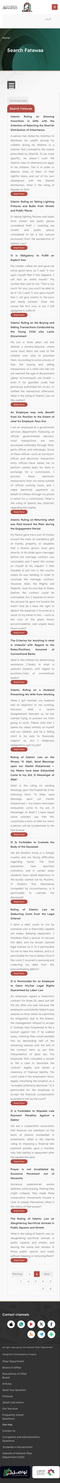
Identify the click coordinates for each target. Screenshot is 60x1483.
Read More (19, 194)
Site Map (7, 1424)
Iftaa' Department (13, 1361)
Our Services (10, 1408)
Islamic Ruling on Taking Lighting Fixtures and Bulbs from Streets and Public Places (32, 206)
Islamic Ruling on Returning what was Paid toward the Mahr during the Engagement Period (32, 524)
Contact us (8, 1430)
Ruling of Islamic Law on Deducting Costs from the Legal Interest (32, 914)
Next (47, 1274)
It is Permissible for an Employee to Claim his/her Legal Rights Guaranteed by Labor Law (32, 986)
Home (6, 37)
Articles (7, 1383)
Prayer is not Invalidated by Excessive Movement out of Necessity (32, 1174)
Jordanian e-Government (17, 1447)
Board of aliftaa (11, 1367)
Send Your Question (14, 1390)
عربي (48, 18)
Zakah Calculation (13, 1402)
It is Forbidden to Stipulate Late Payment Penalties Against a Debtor (32, 1115)
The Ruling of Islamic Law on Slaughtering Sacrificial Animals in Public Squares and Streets (32, 1223)
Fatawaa (7, 1396)
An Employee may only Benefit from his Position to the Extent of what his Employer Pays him (32, 417)
